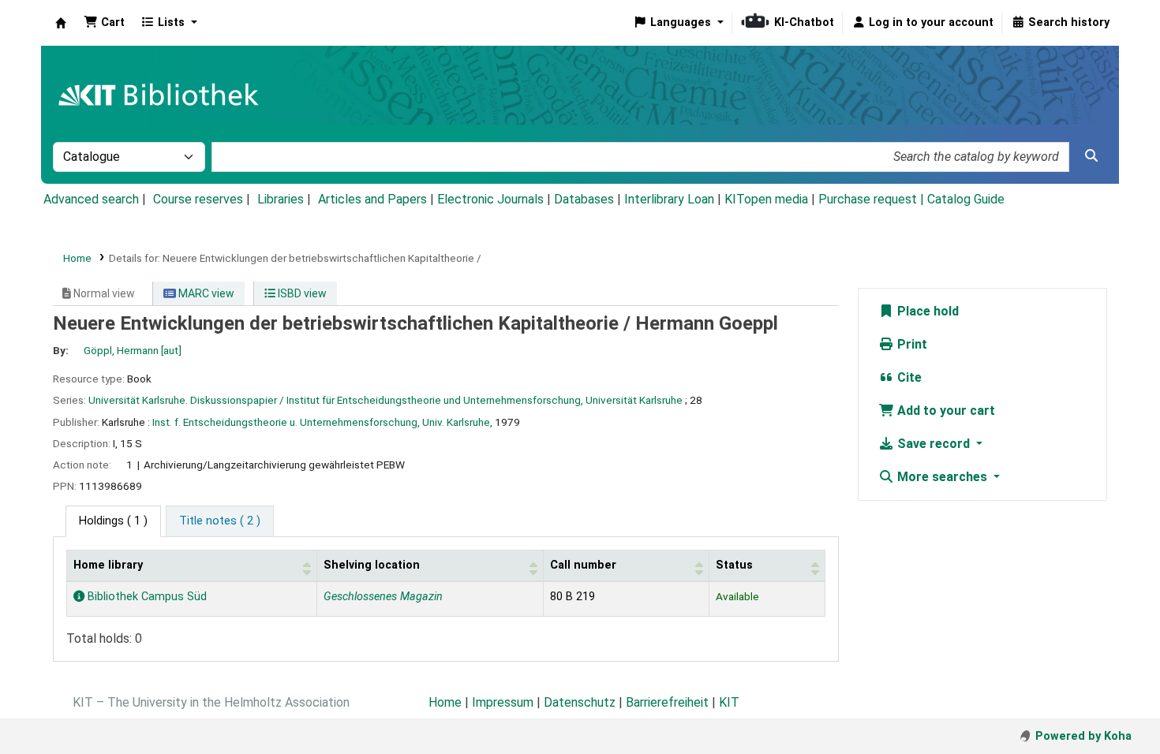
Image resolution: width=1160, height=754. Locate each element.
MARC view (205, 293)
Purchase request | (872, 199)
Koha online (60, 22)
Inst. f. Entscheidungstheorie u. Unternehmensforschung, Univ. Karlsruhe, (322, 422)
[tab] (220, 521)
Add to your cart (944, 410)
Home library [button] (108, 565)
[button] (104, 23)
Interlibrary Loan (669, 199)
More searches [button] (942, 476)
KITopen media (766, 199)
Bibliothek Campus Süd (145, 596)
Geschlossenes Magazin (383, 596)
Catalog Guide (966, 199)
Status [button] (734, 565)
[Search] (1091, 156)
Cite (908, 377)
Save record (933, 443)
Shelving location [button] (372, 565)
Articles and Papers (372, 199)
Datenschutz (580, 702)
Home (77, 258)
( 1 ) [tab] (113, 521)
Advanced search (91, 199)
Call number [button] (583, 565)
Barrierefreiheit (667, 702)
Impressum (502, 702)
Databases (584, 199)
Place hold (926, 311)
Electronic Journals (490, 199)
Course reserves (198, 199)
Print (910, 344)
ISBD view (301, 293)
